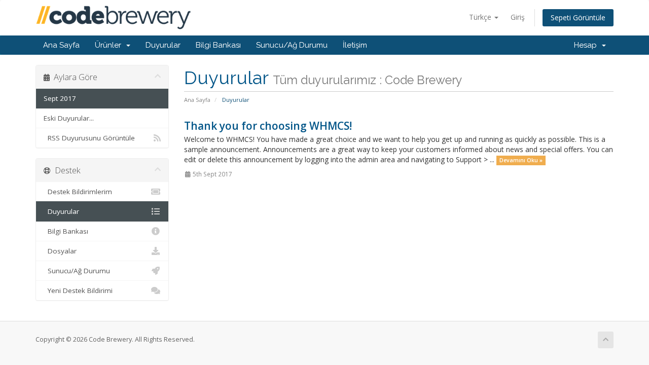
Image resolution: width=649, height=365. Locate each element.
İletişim (355, 45)
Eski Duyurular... (69, 118)
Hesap (587, 45)
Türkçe (481, 17)
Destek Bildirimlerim (78, 191)
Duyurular (163, 45)
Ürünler (110, 45)
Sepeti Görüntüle (578, 17)
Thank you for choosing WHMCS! (268, 126)
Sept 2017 (60, 98)
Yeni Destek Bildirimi (78, 290)
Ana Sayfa (61, 45)
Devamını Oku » (521, 160)
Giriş (518, 17)
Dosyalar (60, 251)
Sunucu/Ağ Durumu (292, 45)
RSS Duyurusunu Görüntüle (89, 137)
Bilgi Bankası (218, 45)
